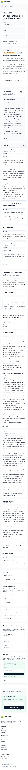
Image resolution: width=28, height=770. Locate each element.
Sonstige (10, 6)
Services (3, 739)
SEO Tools (6, 680)
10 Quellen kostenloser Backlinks (11, 612)
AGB (2, 751)
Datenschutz (4, 749)
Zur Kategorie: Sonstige (9, 579)
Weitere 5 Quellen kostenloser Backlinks (13, 618)
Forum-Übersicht (8, 80)
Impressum (3, 747)
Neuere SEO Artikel (5, 758)
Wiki (2, 728)
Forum (6, 6)
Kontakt (3, 741)
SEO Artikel (17, 80)
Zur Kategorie (22, 93)
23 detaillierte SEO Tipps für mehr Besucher (14, 615)
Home (2, 6)
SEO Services (7, 84)
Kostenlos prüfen (14, 674)
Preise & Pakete (4, 737)
